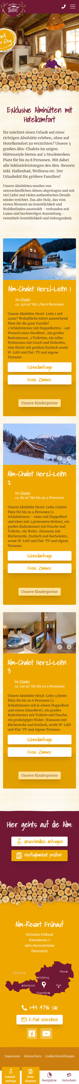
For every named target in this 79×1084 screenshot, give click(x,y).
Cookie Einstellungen (59, 1056)
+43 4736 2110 (43, 1007)
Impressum (12, 1056)
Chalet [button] (25, 300)
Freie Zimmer (39, 379)
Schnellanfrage (39, 367)
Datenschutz (32, 1056)
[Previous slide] (59, 273)
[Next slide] (69, 273)
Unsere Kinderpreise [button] (39, 403)
